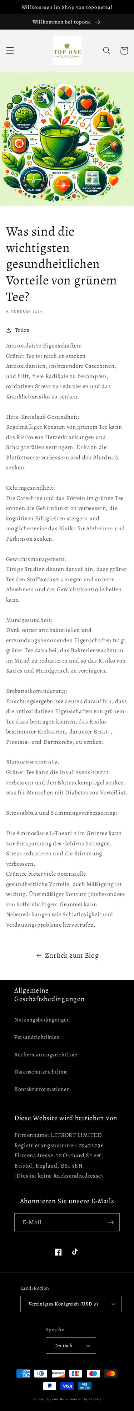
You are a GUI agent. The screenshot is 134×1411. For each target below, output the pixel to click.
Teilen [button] (22, 330)
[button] (9, 50)
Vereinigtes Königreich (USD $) (63, 1303)
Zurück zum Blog (72, 955)
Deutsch (63, 1345)
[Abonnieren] (110, 1222)
